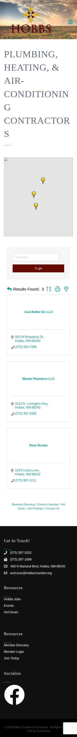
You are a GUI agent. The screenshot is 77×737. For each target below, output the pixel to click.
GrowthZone (44, 730)
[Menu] (70, 22)
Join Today (11, 658)
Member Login (14, 651)
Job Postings (35, 508)
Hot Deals (11, 612)
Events (9, 605)
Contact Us (52, 508)
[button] (33, 195)
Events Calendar (48, 504)
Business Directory (23, 504)
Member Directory (16, 645)
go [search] (40, 268)
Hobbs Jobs (12, 599)
